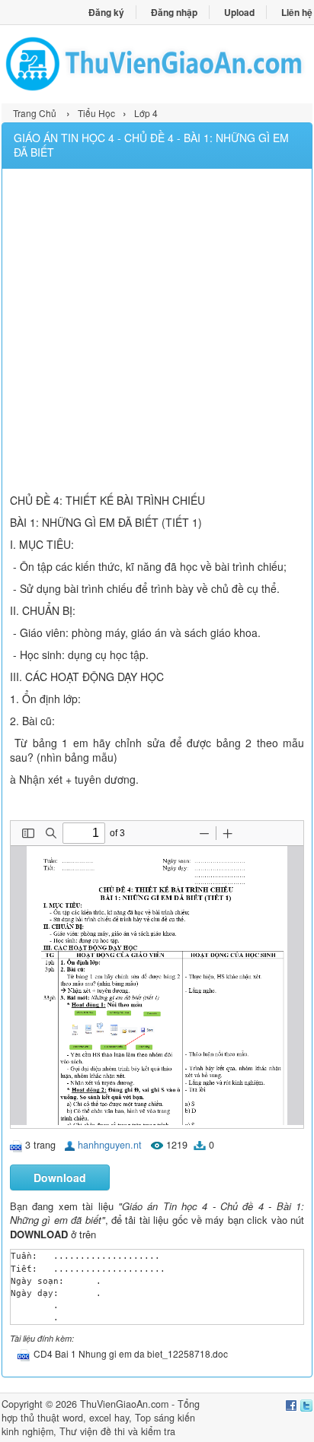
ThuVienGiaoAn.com (124, 1404)
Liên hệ (296, 12)
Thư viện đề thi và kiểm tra (117, 1431)
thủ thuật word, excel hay (75, 1418)
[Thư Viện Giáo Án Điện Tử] (157, 64)
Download (60, 1177)
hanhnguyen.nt (110, 1145)
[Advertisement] (157, 333)
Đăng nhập (174, 12)
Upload (239, 12)
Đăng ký (106, 12)
